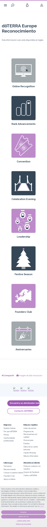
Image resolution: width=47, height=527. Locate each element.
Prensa (6, 435)
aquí (42, 506)
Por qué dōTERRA (10, 431)
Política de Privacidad (23, 524)
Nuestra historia (9, 428)
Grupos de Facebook (31, 472)
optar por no (23, 516)
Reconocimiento (10, 469)
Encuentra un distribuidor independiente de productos (25, 403)
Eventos (27, 443)
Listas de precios (30, 428)
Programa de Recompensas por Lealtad (30, 434)
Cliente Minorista (30, 453)
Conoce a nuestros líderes (13, 473)
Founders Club (9, 476)
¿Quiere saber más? (23, 521)
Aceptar (23, 512)
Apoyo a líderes (9, 479)
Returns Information (31, 456)
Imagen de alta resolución (30, 375)
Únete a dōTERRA (30, 475)
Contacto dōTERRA (23, 411)
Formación (8, 466)
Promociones (28, 440)
